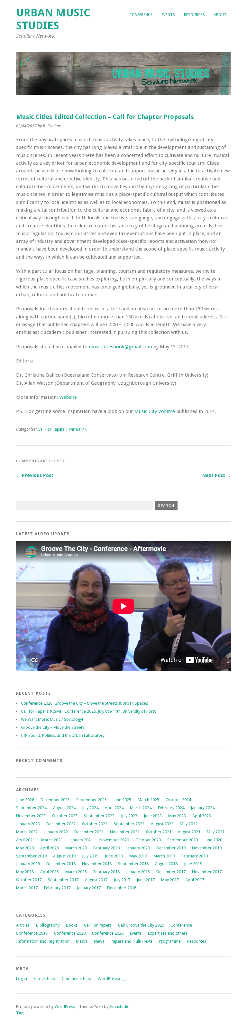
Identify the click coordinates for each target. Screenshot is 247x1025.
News (99, 941)
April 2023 (201, 815)
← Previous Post (34, 475)
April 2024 (114, 807)
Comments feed (76, 978)
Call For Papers (51, 429)
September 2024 (31, 807)
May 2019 (138, 856)
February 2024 (171, 807)
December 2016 (121, 887)
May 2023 (177, 815)
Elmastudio (119, 1006)
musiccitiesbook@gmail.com (120, 347)
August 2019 (64, 856)
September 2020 (182, 839)
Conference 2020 (70, 933)
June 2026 (25, 799)
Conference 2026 (108, 933)
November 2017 (207, 871)
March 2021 (52, 839)
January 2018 (138, 871)
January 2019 (28, 863)
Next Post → (216, 475)
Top (20, 1013)
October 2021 (158, 831)
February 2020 (106, 848)
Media (81, 941)
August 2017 (96, 879)
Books (72, 925)
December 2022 (61, 823)
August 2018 (166, 863)
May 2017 (170, 879)
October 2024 (178, 799)
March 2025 (148, 799)
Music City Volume (154, 411)
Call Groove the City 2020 (141, 925)
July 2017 (122, 879)
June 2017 (146, 879)
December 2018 (61, 863)
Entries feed (44, 978)
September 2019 (31, 856)
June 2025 (122, 799)
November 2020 (114, 839)
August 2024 (64, 807)
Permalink (78, 429)
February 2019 (194, 856)
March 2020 (76, 848)
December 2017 (171, 871)
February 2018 (106, 871)
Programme (170, 941)
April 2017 (194, 879)
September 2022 (129, 823)
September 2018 (133, 863)
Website (68, 397)
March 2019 (164, 856)
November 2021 (125, 831)
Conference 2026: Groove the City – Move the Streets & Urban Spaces (84, 703)
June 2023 (153, 815)
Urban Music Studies (53, 19)
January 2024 (203, 807)
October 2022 (94, 823)
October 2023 (65, 815)
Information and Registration (42, 941)
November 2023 (31, 815)
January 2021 (81, 839)
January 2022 (56, 831)
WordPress (65, 1006)
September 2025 (91, 799)
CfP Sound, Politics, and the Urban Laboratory (63, 735)
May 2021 (215, 831)
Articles (23, 925)
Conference (140, 15)
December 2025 (55, 799)
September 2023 (99, 815)
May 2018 (25, 871)
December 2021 (89, 831)
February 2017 (57, 887)
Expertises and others (168, 933)
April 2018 (49, 871)
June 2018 (193, 863)
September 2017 (63, 879)
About (220, 15)
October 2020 (148, 839)
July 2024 (90, 807)
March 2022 (27, 831)
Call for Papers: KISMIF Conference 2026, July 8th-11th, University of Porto (89, 711)
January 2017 (89, 887)
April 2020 (49, 848)
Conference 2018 (32, 933)
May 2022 (188, 823)
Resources (194, 15)
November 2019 (207, 848)
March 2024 (140, 807)
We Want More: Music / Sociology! (52, 719)
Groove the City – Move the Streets (53, 727)
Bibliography (47, 925)
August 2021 (189, 831)
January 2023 (28, 823)
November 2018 (97, 863)
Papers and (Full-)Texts (131, 941)
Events (168, 15)
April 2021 (25, 839)
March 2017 (27, 887)
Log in (21, 978)
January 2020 (138, 848)
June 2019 (114, 856)
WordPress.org (111, 978)
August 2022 (162, 823)
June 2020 (213, 839)
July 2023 (129, 815)
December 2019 (171, 848)
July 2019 (90, 856)
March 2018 (76, 871)
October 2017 (28, 879)
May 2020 (25, 848)
